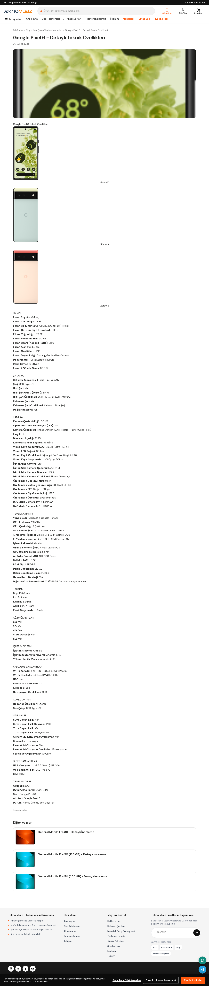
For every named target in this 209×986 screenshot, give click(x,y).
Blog (28, 30)
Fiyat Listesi (161, 18)
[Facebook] (25, 969)
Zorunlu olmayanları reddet (160, 980)
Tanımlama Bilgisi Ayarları (127, 980)
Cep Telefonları (51, 18)
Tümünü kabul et (193, 980)
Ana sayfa (32, 18)
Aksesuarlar (74, 18)
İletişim (114, 18)
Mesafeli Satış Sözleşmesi (121, 931)
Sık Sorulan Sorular (195, 2)
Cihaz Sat (144, 18)
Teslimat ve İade (116, 936)
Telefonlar (18, 30)
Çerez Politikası (40, 981)
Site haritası (113, 946)
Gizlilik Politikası (115, 940)
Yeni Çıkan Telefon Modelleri (47, 30)
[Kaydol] (196, 932)
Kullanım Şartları (116, 926)
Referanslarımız (96, 18)
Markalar (112, 950)
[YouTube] (33, 969)
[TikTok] (18, 969)
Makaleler (128, 18)
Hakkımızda (113, 921)
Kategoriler (15, 19)
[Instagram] (11, 969)
